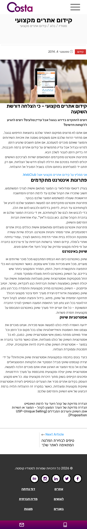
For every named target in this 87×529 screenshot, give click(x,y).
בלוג (52, 26)
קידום (80, 52)
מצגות (28, 509)
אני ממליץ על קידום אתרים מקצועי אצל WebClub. (54, 175)
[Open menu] (75, 7)
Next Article (57, 439)
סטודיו (63, 26)
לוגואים (59, 499)
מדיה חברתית (28, 499)
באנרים (59, 509)
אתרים (58, 489)
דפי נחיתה (28, 489)
